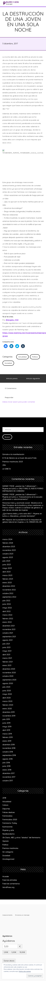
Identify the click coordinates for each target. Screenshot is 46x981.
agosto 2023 (7, 557)
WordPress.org (8, 887)
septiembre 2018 (9, 755)
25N (4, 465)
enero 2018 (6, 770)
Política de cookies (25, 971)
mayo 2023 (7, 568)
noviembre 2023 (9, 550)
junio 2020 (6, 691)
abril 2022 (6, 611)
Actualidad (22, 357)
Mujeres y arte (8, 830)
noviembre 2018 (8, 748)
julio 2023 (6, 561)
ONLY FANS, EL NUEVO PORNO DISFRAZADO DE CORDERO (22, 489)
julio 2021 (6, 644)
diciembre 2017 (8, 773)
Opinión (5, 841)
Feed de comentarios (11, 884)
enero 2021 (6, 665)
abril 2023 (6, 572)
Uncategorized (8, 859)
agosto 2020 (7, 683)
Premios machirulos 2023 (12, 462)
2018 (4, 798)
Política (35, 357)
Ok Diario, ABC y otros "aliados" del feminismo (21, 837)
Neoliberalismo (8, 834)
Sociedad (8, 363)
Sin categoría (7, 852)
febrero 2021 (7, 662)
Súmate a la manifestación (13, 454)
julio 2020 (6, 687)
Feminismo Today (9, 823)
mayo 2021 (6, 651)
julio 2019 (6, 719)
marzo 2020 (7, 701)
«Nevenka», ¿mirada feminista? (22, 516)
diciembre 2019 (8, 712)
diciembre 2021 (8, 626)
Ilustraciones (7, 827)
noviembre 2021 (8, 629)
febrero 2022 (7, 619)
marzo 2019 (7, 734)
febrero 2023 (7, 579)
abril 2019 (6, 730)
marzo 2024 (7, 539)
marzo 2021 (7, 658)
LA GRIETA (6, 469)
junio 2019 (6, 723)
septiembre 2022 (9, 597)
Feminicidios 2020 (9, 819)
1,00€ (6, 952)
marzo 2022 (7, 615)
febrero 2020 (7, 705)
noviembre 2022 (9, 590)
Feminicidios (7, 816)
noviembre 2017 (8, 777)
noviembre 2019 (8, 716)
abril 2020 (6, 698)
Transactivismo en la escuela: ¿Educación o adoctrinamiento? (22, 498)
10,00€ (22, 952)
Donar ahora (9, 961)
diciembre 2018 (8, 745)
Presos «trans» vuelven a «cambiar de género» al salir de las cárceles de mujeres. (22, 509)
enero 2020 (7, 709)
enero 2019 (6, 741)
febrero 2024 (7, 543)
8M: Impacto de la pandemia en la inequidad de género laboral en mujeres (21, 521)
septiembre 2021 (9, 637)
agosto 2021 (7, 640)
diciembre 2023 (8, 546)
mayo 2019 (6, 727)
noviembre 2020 (9, 673)
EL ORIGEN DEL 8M (34, 522)
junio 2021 (6, 647)
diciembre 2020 (8, 669)
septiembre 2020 (9, 680)
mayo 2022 (7, 608)
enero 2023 (7, 582)
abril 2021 (6, 655)
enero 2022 (7, 622)
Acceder (5, 876)
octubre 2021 (7, 633)
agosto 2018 (7, 759)
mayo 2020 (7, 694)
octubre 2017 (7, 781)
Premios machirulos (10, 848)
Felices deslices (8, 812)
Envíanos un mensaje (22, 915)
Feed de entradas (9, 880)
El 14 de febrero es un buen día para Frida (19, 458)
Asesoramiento (7, 915)
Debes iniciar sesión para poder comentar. (18, 402)
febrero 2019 (7, 737)
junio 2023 (6, 564)
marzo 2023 (7, 575)
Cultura (5, 805)
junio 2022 (6, 604)
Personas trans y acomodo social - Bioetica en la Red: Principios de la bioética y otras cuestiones (22, 504)
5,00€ (14, 952)
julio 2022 (6, 601)
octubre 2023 (7, 554)
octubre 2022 (7, 593)
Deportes (6, 809)
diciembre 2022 (8, 586)
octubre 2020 (7, 676)
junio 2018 (6, 766)
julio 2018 (6, 763)
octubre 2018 (7, 752)
